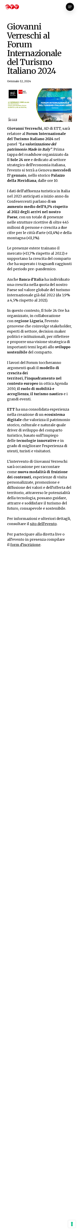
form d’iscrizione (25, 545)
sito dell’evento (43, 524)
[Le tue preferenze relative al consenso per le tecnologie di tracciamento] (72, 1224)
